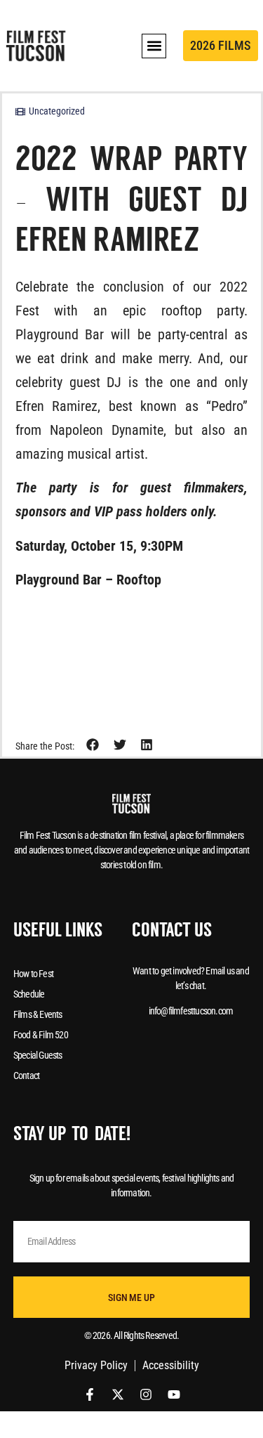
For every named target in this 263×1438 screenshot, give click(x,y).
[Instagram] (146, 1394)
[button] (154, 46)
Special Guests (37, 1055)
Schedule (29, 994)
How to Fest (33, 973)
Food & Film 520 (40, 1034)
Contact (26, 1075)
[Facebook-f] (89, 1394)
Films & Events (37, 1014)
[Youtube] (174, 1394)
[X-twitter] (118, 1394)
